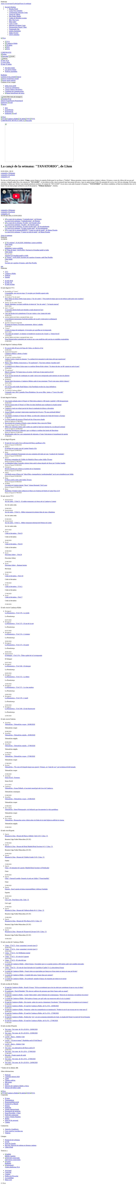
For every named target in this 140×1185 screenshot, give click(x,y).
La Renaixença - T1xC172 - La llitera (17, 677)
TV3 (6, 272)
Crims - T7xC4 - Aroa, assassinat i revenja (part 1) (21, 949)
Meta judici (12, 22)
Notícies (7, 275)
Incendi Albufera (10, 7)
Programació (19, 101)
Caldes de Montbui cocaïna (18, 18)
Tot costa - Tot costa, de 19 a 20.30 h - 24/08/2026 (21, 1062)
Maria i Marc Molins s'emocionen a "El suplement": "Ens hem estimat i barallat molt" (32, 363)
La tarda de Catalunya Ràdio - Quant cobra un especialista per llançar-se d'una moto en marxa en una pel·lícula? (41, 971)
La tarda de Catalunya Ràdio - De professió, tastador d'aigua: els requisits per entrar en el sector (35, 979)
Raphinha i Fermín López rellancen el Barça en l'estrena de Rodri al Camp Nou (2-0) (32, 491)
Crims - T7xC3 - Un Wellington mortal (17, 953)
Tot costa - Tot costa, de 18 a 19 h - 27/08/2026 (20, 1059)
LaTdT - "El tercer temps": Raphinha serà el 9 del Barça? (23, 1040)
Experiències (10, 101)
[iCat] (6, 99)
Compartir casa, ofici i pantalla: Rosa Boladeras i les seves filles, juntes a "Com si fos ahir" (34, 392)
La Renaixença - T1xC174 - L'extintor (17, 634)
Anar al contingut (25, 3)
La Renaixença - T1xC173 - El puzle (17, 645)
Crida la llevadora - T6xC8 (13, 544)
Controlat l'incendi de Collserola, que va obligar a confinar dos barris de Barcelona (31, 430)
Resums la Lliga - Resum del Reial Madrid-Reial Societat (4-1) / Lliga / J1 (29, 846)
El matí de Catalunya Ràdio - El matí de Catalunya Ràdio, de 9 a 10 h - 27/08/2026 (32, 1013)
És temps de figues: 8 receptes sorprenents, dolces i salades (24, 324)
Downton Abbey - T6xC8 (13, 554)
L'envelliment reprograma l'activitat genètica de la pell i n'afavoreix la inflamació (31, 319)
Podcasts (8, 1075)
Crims (7, 1078)
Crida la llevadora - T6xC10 (14, 576)
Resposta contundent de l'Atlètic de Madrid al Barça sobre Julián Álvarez (28, 459)
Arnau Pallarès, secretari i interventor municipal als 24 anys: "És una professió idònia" (32, 412)
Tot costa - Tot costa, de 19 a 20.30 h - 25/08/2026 (21, 1033)
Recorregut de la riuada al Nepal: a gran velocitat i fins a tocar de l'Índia (28, 423)
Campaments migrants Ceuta (18, 12)
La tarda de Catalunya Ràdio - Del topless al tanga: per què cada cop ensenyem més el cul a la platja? (37, 998)
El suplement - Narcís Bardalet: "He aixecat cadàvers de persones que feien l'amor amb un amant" (36, 991)
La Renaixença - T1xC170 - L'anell (16, 698)
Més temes (8, 1082)
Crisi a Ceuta (13, 23)
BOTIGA (15, 120)
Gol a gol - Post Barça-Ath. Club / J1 (17, 900)
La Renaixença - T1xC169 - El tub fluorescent (20, 709)
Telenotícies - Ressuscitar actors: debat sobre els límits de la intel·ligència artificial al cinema (34, 820)
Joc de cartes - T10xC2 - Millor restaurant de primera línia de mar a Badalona (30, 512)
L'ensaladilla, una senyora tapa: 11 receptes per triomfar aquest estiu (27, 293)
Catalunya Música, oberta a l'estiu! (16, 353)
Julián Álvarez (13, 33)
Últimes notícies (10, 1080)
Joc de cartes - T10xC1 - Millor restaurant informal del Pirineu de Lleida (28, 523)
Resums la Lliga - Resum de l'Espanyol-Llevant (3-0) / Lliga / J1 (26, 931)
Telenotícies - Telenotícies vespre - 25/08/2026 (20, 799)
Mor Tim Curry (14, 20)
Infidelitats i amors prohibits (14, 248)
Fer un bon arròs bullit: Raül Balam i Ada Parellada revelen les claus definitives (30, 387)
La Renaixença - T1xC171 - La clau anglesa (19, 687)
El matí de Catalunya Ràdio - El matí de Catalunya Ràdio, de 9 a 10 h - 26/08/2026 (32, 1006)
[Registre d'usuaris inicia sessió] (11, 56)
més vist (8, 282)
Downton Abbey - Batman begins (16, 565)
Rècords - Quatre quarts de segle (15, 1055)
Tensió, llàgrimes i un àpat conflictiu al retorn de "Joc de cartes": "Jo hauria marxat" (32, 304)
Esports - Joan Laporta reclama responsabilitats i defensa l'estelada (26, 889)
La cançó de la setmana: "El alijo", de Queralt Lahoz (22, 225)
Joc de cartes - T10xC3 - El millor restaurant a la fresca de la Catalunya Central (30, 501)
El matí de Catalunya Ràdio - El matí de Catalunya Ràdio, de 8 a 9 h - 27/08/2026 (31, 1020)
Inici (6, 108)
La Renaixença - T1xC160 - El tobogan (18, 666)
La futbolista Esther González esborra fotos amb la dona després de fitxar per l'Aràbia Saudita (35, 463)
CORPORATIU (6, 52)
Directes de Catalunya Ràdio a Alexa (17, 1086)
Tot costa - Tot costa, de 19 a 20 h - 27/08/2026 (20, 1051)
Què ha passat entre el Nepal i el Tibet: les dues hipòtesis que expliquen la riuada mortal (33, 405)
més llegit (9, 281)
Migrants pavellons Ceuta (17, 25)
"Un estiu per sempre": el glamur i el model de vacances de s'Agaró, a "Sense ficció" (32, 334)
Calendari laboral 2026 (12, 1077)
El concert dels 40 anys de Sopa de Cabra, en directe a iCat (24, 348)
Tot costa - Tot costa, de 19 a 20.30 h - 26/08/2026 (21, 1029)
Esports (7, 277)
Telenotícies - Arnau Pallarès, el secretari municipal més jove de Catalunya (29, 788)
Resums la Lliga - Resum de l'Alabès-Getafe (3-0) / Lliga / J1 (24, 857)
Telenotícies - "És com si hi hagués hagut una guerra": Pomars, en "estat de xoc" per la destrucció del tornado (40, 767)
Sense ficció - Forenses (12, 777)
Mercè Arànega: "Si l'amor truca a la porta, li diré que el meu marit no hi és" (29, 372)
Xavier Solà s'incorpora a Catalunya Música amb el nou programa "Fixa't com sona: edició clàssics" (37, 381)
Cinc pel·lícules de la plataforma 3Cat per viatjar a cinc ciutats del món (27, 313)
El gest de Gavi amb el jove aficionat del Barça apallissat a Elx (25, 443)
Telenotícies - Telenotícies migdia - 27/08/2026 (20, 746)
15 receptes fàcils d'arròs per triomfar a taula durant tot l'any (24, 310)
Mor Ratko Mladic (15, 16)
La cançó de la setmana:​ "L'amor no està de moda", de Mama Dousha (27, 232)
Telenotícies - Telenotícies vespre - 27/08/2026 (20, 756)
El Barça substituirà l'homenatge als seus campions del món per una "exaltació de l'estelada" (34, 454)
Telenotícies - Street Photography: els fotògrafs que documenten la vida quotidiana (31, 809)
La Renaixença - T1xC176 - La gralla (17, 613)
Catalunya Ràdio (10, 273)
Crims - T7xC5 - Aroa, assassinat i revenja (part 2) (21, 945)
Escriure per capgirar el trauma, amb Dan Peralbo (21, 263)
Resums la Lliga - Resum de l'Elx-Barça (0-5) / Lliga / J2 (23, 921)
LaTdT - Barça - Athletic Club (15, 1037)
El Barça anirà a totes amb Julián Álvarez (18, 480)
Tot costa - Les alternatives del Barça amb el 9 (20, 1048)
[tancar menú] (3, 104)
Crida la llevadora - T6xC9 (13, 533)
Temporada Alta (14, 29)
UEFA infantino (14, 34)
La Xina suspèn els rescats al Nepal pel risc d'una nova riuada (25, 419)
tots (2, 266)
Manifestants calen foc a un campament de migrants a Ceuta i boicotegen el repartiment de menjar (36, 434)
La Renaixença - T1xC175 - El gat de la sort (19, 623)
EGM (7, 1084)
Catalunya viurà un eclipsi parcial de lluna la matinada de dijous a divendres (29, 408)
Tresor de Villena (14, 14)
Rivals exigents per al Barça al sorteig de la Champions (22, 469)
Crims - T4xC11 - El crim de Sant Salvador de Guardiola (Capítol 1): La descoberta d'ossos (34, 967)
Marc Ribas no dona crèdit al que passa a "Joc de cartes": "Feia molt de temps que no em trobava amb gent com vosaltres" (44, 299)
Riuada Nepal (13, 9)
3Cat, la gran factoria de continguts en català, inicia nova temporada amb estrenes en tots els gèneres (37, 375)
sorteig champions (15, 31)
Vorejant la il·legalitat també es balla (16, 255)
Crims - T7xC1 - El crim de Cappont (17, 956)
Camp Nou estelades (15, 11)
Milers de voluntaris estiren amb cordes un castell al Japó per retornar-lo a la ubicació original (35, 427)
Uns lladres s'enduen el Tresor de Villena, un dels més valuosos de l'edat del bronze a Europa (35, 416)
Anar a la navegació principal (10, 3)
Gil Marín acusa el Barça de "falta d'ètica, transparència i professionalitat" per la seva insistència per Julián (39, 474)
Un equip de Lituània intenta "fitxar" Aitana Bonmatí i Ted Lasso (26, 485)
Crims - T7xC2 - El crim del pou (15, 960)
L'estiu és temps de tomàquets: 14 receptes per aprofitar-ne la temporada (28, 330)
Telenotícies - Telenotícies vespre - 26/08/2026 (20, 724)
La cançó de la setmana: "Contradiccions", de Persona (22, 221)
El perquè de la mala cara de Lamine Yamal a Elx (21, 448)
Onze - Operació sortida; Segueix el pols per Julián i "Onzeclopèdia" (27, 878)
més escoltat (10, 284)
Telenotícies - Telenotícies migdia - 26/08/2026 (20, 735)
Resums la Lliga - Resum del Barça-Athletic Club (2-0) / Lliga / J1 (26, 836)
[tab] (72, 272)
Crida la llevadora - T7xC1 (13, 586)
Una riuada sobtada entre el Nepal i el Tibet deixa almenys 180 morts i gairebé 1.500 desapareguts (36, 401)
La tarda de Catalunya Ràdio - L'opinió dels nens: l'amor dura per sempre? (29, 975)
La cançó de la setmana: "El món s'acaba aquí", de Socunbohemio (26, 228)
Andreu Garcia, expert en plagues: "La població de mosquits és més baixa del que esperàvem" (35, 359)
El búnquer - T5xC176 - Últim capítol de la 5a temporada (23, 655)
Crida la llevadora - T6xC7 (13, 597)
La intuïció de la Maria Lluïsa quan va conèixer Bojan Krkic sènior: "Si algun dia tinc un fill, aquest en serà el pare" (42, 366)
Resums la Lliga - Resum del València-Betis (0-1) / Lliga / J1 (24, 910)
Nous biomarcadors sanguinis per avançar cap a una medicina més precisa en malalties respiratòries (37, 339)
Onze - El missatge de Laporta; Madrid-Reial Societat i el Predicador (27, 868)
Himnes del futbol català (13, 1088)
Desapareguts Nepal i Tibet (18, 27)
